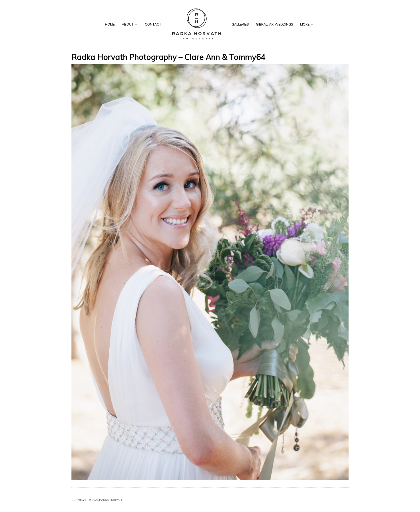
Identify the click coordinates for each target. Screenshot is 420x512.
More (306, 24)
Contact (153, 24)
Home (110, 24)
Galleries (240, 24)
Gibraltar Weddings (274, 24)
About (129, 24)
